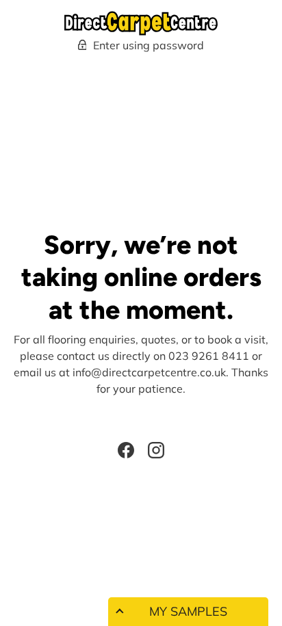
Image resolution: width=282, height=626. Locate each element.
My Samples (188, 611)
